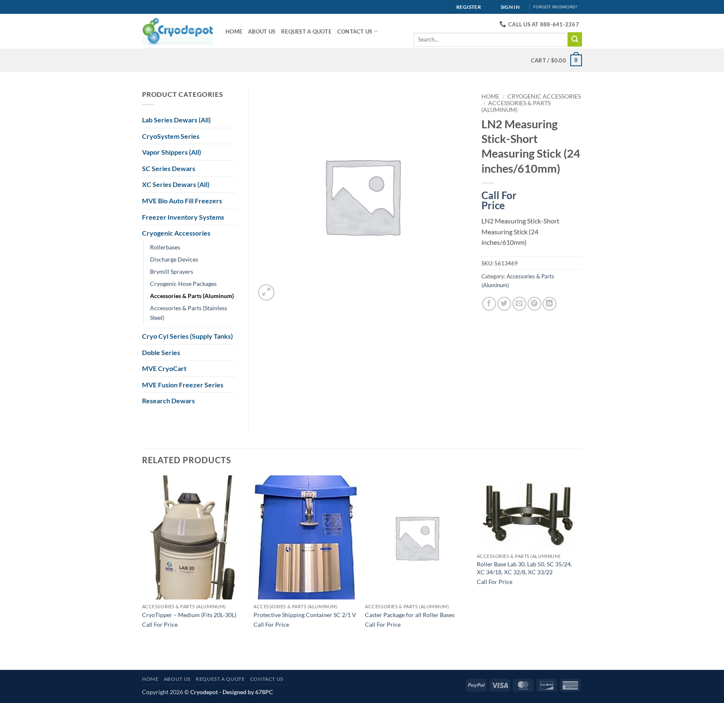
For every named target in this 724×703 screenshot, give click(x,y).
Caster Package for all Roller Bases (410, 614)
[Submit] (575, 39)
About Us (261, 31)
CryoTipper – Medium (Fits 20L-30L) (189, 614)
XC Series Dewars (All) (175, 184)
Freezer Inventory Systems (183, 217)
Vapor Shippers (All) (171, 152)
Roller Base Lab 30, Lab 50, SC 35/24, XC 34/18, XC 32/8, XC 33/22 (524, 568)
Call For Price (499, 198)
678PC (264, 691)
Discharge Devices (174, 259)
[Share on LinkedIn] (549, 304)
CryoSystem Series (170, 136)
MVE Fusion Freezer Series (182, 385)
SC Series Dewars (168, 168)
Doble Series (161, 352)
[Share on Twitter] (504, 304)
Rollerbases (165, 247)
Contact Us (354, 31)
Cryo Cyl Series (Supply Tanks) (187, 336)
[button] (266, 292)
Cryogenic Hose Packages (183, 283)
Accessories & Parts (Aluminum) (516, 106)
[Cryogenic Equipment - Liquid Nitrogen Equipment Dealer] (177, 31)
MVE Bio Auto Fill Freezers (182, 201)
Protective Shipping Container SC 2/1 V (304, 614)
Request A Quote (306, 31)
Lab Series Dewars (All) (176, 120)
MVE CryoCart (164, 368)
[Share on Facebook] (489, 304)
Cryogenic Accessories (544, 96)
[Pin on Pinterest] (534, 304)
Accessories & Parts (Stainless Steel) (188, 312)
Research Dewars (168, 401)
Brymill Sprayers (171, 271)
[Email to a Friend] (519, 304)
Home (233, 31)
